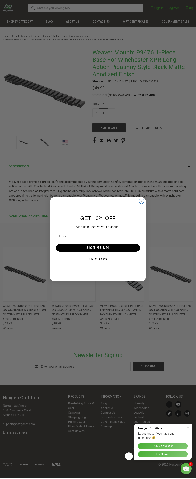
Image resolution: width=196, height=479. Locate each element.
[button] (186, 468)
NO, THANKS (98, 259)
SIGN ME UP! (98, 247)
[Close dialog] (141, 201)
